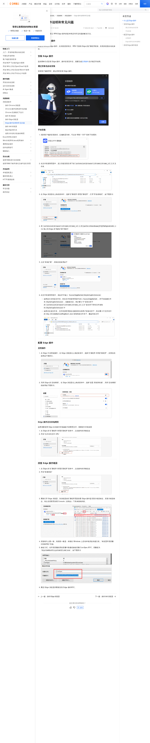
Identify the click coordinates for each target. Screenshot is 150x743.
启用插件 (85, 61)
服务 (69, 4)
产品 (30, 4)
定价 (50, 4)
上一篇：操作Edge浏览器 (50, 596)
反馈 (81, 607)
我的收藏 (111, 28)
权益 (45, 4)
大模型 (24, 4)
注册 (136, 4)
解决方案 (37, 4)
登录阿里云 (35, 38)
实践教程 (59, 15)
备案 (125, 4)
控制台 (131, 4)
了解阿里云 (77, 4)
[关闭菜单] (4, 3)
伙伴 (63, 4)
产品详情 (99, 28)
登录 (145, 4)
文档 (120, 4)
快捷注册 (15, 38)
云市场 (57, 4)
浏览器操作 (68, 15)
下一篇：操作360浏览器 (104, 596)
